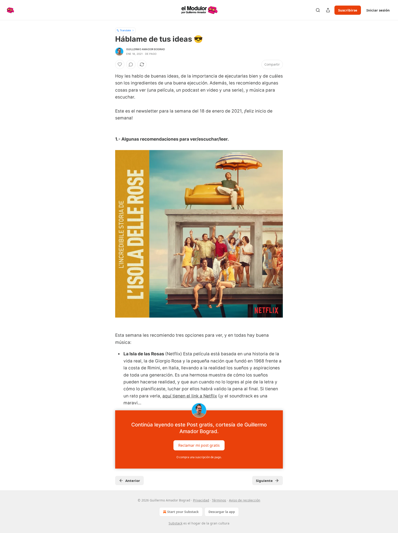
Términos (219, 500)
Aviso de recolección (244, 500)
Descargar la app (221, 512)
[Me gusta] (119, 64)
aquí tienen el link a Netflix (189, 396)
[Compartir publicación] (328, 10)
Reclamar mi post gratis (199, 445)
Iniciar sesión (378, 10)
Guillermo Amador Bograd (145, 49)
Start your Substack (183, 512)
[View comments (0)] (130, 64)
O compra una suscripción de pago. (199, 457)
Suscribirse (347, 10)
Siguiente (264, 480)
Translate (125, 30)
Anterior (132, 480)
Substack (175, 523)
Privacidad (201, 500)
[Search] (317, 10)
